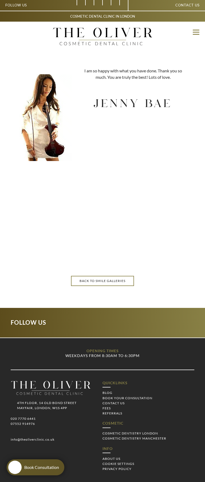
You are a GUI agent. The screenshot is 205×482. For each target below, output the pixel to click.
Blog (107, 393)
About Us (111, 459)
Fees (106, 408)
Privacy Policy (117, 469)
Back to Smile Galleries (102, 281)
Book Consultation (41, 467)
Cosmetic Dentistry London (130, 433)
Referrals (112, 413)
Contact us (187, 5)
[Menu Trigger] (196, 32)
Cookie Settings (118, 464)
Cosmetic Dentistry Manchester (134, 438)
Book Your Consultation (127, 398)
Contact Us (113, 403)
